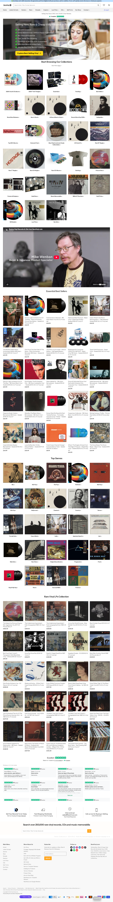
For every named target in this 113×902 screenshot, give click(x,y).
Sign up (48, 858)
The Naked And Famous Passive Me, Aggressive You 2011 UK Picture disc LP (12, 624)
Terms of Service (28, 871)
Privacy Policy (27, 873)
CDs (62, 10)
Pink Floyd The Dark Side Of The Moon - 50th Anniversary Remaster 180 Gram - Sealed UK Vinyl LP (34, 352)
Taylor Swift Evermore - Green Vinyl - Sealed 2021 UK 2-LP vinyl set (99, 351)
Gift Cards (26, 862)
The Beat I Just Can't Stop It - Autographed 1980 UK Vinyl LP (55, 714)
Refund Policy (27, 864)
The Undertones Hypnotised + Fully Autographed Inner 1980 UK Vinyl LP (56, 624)
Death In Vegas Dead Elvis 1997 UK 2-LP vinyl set (55, 654)
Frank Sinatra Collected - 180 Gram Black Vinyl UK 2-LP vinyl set (55, 319)
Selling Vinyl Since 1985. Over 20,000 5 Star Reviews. (56, 13)
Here (59, 65)
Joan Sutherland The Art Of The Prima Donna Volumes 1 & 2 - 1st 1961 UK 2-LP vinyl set (12, 715)
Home (5, 10)
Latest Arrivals (13, 10)
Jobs (25, 853)
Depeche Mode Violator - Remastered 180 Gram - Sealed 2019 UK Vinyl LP (12, 414)
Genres (23, 10)
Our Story (78, 10)
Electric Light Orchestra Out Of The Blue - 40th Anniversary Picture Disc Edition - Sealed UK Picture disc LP (34, 320)
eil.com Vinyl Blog (28, 875)
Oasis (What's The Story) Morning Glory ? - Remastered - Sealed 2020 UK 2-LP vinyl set (99, 319)
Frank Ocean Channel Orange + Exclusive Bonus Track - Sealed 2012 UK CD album (55, 446)
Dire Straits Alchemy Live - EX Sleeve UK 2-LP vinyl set (12, 684)
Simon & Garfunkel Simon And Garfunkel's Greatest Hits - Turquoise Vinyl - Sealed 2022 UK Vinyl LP (78, 384)
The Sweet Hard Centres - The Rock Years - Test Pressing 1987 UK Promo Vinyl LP (77, 745)
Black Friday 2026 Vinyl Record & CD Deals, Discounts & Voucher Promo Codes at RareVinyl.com (58, 888)
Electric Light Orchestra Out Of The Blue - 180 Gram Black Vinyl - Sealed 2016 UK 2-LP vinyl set (13, 383)
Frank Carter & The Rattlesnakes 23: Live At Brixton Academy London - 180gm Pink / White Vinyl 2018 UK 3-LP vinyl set (56, 746)
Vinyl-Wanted (22, 816)
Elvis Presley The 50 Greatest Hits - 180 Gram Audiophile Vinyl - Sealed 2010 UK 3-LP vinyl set (34, 383)
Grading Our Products (29, 868)
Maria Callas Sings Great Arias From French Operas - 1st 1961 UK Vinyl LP (78, 685)
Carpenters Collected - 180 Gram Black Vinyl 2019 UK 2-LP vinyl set (78, 414)
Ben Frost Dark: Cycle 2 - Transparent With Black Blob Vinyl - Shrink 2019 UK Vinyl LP (12, 654)
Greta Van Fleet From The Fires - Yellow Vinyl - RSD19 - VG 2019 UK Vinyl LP (99, 715)
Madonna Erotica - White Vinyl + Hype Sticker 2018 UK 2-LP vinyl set (34, 685)
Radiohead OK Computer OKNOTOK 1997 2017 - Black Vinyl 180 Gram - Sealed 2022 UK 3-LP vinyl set (78, 352)
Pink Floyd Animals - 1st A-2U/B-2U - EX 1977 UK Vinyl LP (34, 714)
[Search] (98, 5)
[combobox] (54, 5)
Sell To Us (70, 10)
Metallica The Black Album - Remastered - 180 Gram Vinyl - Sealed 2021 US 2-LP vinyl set (34, 414)
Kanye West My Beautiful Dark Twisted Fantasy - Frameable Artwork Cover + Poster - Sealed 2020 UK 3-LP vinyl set (56, 415)
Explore (46, 10)
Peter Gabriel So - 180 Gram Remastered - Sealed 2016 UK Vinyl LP (55, 383)
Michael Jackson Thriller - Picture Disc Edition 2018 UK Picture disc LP (100, 414)
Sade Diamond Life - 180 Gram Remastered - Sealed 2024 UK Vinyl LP (99, 383)
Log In (107, 10)
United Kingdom (39, 897)
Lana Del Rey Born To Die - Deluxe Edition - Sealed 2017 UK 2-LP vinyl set (34, 446)
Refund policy (20, 888)
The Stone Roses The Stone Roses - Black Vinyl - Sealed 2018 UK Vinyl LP (99, 446)
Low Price (55, 10)
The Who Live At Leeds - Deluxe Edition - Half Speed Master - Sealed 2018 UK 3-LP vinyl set (56, 351)
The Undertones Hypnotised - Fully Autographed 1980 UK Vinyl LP (34, 624)
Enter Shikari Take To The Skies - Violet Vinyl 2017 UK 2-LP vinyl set (99, 685)
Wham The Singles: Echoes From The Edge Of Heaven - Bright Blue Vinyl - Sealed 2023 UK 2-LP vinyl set (78, 447)
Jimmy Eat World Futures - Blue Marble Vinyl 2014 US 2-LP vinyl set (77, 624)
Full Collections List (29, 888)
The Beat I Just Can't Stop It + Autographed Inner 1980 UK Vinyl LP (78, 715)
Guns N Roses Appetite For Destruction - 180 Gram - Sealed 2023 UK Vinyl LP (13, 745)
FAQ (44, 890)
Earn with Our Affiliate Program (32, 855)
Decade (37, 10)
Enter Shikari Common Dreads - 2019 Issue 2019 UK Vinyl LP (56, 684)
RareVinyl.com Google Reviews (32, 881)
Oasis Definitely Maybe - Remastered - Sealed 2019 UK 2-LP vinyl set (13, 446)
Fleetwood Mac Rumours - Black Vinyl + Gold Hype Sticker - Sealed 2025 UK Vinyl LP (77, 319)
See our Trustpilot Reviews (31, 866)
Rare (30, 10)
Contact (86, 10)
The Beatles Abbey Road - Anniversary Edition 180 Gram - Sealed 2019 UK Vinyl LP (12, 351)
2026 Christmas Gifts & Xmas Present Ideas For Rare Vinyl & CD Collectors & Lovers (22, 890)
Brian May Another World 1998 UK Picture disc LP (99, 654)
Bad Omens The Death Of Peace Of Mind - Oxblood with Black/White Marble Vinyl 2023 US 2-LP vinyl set (34, 746)
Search (4, 888)
